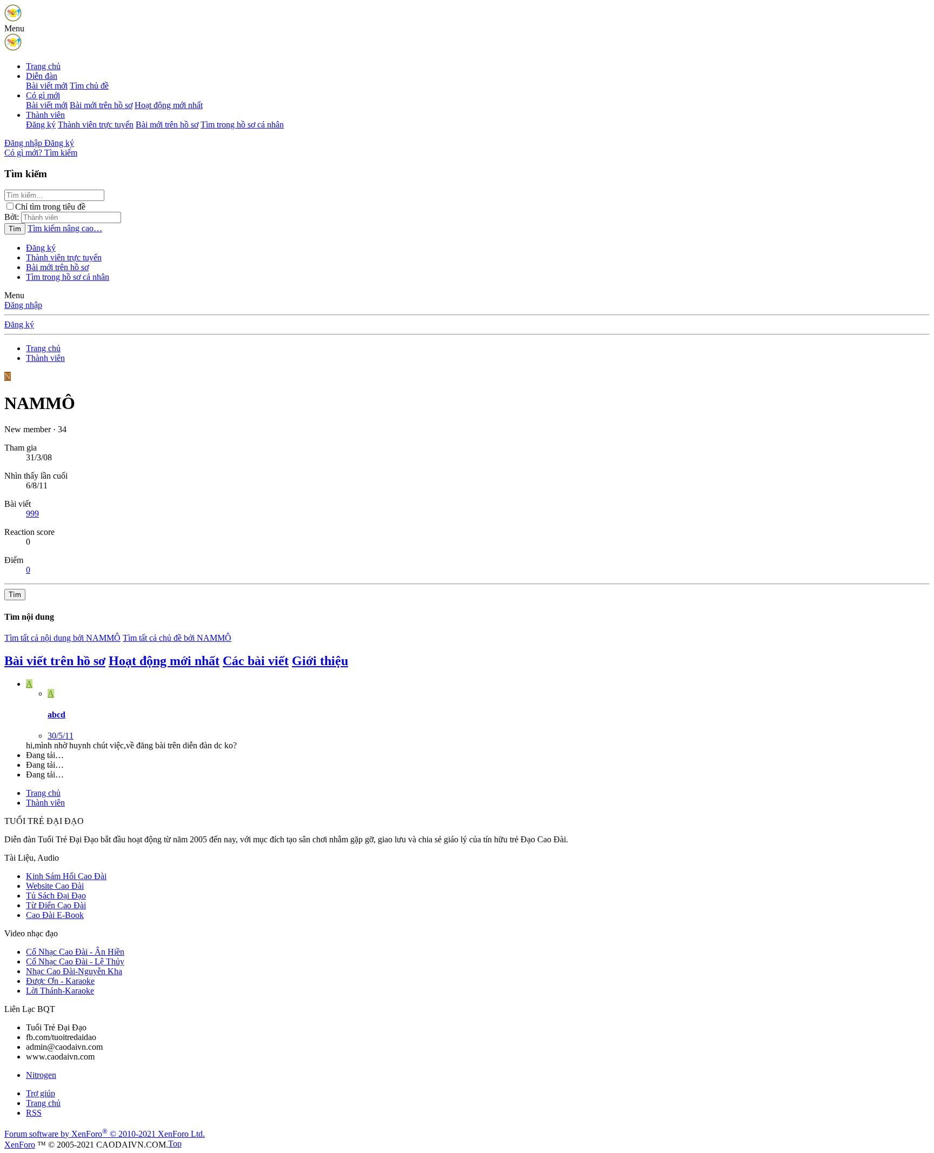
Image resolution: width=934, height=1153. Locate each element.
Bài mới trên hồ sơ (101, 105)
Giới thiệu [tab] (320, 661)
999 (32, 513)
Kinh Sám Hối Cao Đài (66, 876)
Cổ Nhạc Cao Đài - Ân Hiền (75, 951)
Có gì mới (43, 95)
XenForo (19, 1144)
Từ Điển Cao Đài (56, 905)
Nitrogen (41, 1075)
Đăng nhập (23, 305)
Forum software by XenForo (104, 1133)
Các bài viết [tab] (256, 661)
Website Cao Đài (55, 885)
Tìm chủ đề (89, 85)
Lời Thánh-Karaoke (60, 990)
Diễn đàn (41, 76)
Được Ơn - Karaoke (60, 981)
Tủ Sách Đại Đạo (56, 895)
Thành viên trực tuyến (96, 124)
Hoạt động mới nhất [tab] (164, 661)
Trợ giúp (40, 1093)
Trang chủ (43, 66)
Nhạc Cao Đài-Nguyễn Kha (74, 971)
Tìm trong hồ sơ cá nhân (242, 124)
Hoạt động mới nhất (169, 105)
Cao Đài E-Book (55, 915)
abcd (56, 714)
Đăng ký (41, 124)
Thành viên (45, 114)
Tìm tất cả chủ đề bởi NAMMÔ (177, 637)
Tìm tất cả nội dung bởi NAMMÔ (62, 637)
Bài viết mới (47, 85)
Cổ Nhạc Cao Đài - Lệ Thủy (75, 961)
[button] (14, 28)
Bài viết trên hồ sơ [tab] (54, 661)
